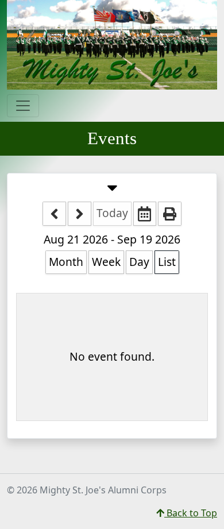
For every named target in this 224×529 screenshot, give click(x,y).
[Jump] (145, 214)
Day (139, 261)
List (167, 261)
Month (66, 261)
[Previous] (54, 214)
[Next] (79, 214)
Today (112, 213)
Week (106, 261)
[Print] (169, 214)
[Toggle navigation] (23, 105)
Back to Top (190, 513)
